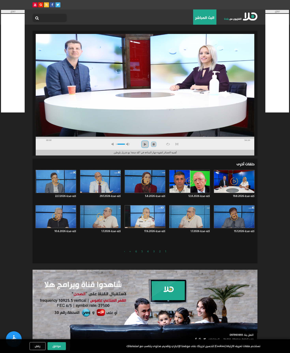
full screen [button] (176, 144)
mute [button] (113, 144)
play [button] (145, 144)
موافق (56, 346)
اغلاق (277, 11)
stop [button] (153, 144)
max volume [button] (128, 144)
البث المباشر (204, 17)
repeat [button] (168, 144)
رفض (37, 346)
